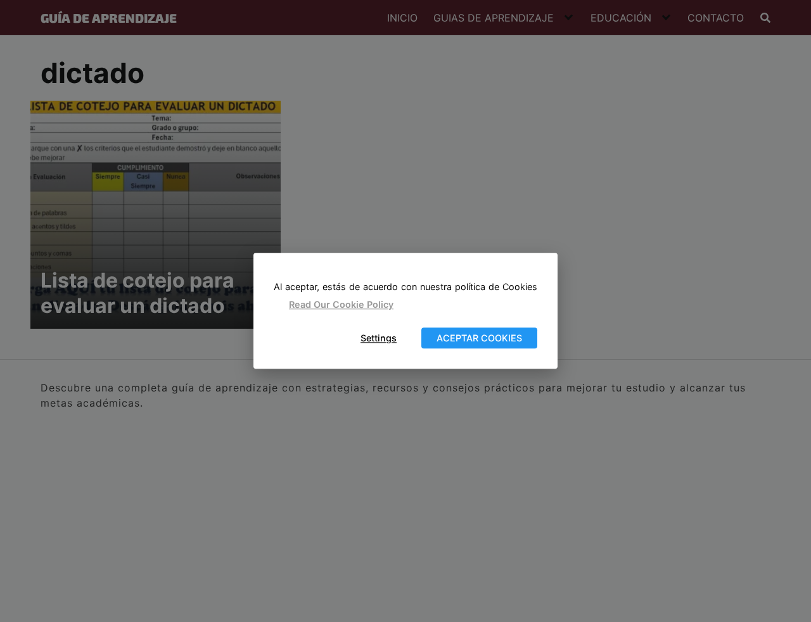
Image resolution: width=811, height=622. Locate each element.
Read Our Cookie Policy (341, 304)
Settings (379, 338)
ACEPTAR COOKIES (479, 338)
